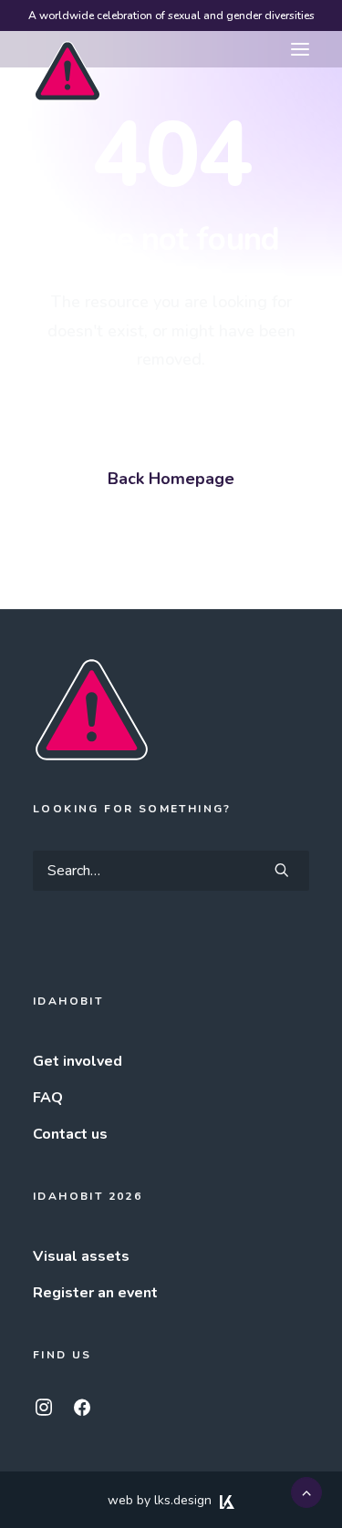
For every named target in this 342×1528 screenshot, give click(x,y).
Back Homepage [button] (171, 479)
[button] (300, 49)
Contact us (70, 1134)
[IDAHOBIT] (67, 50)
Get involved (77, 1061)
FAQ (48, 1098)
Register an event (95, 1293)
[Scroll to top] (306, 1492)
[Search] (171, 871)
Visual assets (81, 1256)
